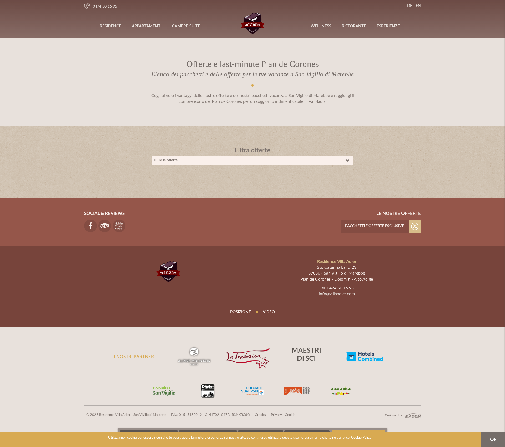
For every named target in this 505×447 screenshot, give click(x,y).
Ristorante (354, 26)
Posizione (240, 312)
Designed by (393, 415)
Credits (260, 414)
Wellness (321, 26)
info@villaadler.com (337, 294)
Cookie (290, 414)
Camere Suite (186, 26)
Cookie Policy (361, 437)
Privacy (276, 414)
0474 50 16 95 (105, 6)
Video (269, 312)
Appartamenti (146, 26)
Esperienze (388, 26)
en (418, 6)
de (409, 6)
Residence (110, 26)
